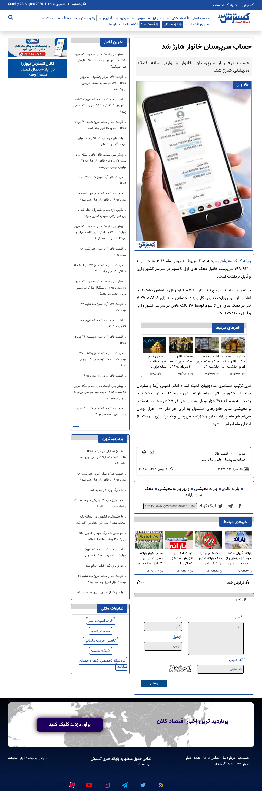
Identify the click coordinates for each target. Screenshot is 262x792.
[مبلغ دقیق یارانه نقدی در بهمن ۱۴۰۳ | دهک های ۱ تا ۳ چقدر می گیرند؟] (149, 540)
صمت (50, 18)
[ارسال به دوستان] (152, 451)
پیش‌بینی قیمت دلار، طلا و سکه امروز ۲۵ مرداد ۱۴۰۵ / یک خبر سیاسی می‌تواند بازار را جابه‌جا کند (100, 392)
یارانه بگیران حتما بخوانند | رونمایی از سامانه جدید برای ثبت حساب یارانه (239, 558)
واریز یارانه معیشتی (173, 489)
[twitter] (222, 506)
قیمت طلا (148, 24)
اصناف (66, 18)
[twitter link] (142, 782)
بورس (141, 18)
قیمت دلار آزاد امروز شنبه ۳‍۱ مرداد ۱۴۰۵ (102, 180)
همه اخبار (192, 758)
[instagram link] (106, 782)
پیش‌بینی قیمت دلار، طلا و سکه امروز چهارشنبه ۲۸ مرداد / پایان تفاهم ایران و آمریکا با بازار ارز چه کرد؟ (100, 232)
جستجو (243, 758)
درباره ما (114, 24)
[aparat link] (71, 784)
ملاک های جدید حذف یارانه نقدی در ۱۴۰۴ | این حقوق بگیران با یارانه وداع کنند (210, 558)
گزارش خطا (236, 583)
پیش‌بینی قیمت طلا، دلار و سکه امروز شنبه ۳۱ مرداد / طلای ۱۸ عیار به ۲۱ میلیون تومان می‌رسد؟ (100, 161)
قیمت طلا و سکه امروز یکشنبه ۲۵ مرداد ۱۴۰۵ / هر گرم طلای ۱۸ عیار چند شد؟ (101, 359)
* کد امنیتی (237, 660)
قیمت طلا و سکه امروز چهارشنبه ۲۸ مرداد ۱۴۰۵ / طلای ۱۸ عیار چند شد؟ (101, 196)
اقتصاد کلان (180, 18)
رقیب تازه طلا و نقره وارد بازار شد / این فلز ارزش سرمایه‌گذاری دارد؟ (102, 213)
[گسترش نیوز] (234, 18)
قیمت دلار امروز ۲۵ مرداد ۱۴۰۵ (103, 375)
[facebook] (241, 506)
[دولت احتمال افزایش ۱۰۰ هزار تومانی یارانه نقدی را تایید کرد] (179, 540)
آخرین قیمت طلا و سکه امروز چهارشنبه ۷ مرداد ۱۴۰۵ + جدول (105, 552)
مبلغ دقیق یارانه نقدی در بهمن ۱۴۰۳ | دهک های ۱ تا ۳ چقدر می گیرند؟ (149, 558)
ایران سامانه (16, 758)
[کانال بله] (37, 68)
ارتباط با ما (130, 24)
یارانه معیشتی (205, 489)
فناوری (107, 18)
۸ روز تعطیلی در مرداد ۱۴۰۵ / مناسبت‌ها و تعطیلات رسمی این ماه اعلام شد (103, 457)
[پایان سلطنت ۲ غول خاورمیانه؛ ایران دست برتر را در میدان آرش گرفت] (232, 506)
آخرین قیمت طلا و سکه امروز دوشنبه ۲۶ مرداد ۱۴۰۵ (100, 323)
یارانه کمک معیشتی (234, 261)
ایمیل (177, 637)
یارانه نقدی (230, 489)
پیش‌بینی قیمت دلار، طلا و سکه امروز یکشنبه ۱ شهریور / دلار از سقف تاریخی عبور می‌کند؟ (233, 361)
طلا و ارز (158, 18)
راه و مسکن (87, 18)
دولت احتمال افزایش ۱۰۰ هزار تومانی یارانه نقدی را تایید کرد (180, 558)
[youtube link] (88, 782)
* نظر (238, 617)
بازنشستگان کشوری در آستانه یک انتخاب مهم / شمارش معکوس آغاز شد (101, 519)
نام (178, 617)
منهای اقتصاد (199, 24)
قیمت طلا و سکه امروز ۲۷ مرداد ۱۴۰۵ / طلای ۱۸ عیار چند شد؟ (100, 268)
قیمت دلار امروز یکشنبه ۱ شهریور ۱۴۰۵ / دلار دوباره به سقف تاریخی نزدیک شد (103, 83)
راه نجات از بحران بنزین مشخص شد (100, 592)
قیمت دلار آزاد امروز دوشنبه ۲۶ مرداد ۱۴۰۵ (100, 340)
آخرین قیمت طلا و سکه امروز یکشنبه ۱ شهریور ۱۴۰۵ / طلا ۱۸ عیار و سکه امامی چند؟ (207, 361)
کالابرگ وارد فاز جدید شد (107, 490)
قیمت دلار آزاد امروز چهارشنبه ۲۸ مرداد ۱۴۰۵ (103, 252)
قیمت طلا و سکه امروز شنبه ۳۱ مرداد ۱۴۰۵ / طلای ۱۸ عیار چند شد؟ (181, 361)
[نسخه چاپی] (144, 451)
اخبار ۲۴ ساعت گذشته (232, 764)
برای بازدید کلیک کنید (70, 725)
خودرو (124, 18)
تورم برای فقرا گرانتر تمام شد (105, 565)
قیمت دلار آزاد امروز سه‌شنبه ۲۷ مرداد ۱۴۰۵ (103, 307)
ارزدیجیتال (171, 24)
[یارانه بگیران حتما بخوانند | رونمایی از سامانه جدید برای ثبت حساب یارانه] (238, 540)
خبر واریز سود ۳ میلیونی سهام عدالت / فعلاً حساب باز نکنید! (100, 503)
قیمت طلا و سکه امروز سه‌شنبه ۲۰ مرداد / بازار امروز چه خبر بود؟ (102, 579)
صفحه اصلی (200, 18)
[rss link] (160, 782)
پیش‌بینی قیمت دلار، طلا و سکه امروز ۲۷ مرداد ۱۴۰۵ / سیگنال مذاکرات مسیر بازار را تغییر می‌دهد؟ (100, 287)
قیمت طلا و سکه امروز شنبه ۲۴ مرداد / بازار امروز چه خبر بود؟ (100, 411)
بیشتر (75, 426)
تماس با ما (211, 758)
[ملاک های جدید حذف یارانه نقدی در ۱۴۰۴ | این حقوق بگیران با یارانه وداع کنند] (209, 540)
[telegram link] (124, 782)
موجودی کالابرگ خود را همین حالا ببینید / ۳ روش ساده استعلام (102, 536)
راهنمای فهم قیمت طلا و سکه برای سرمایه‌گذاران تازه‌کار (157, 361)
